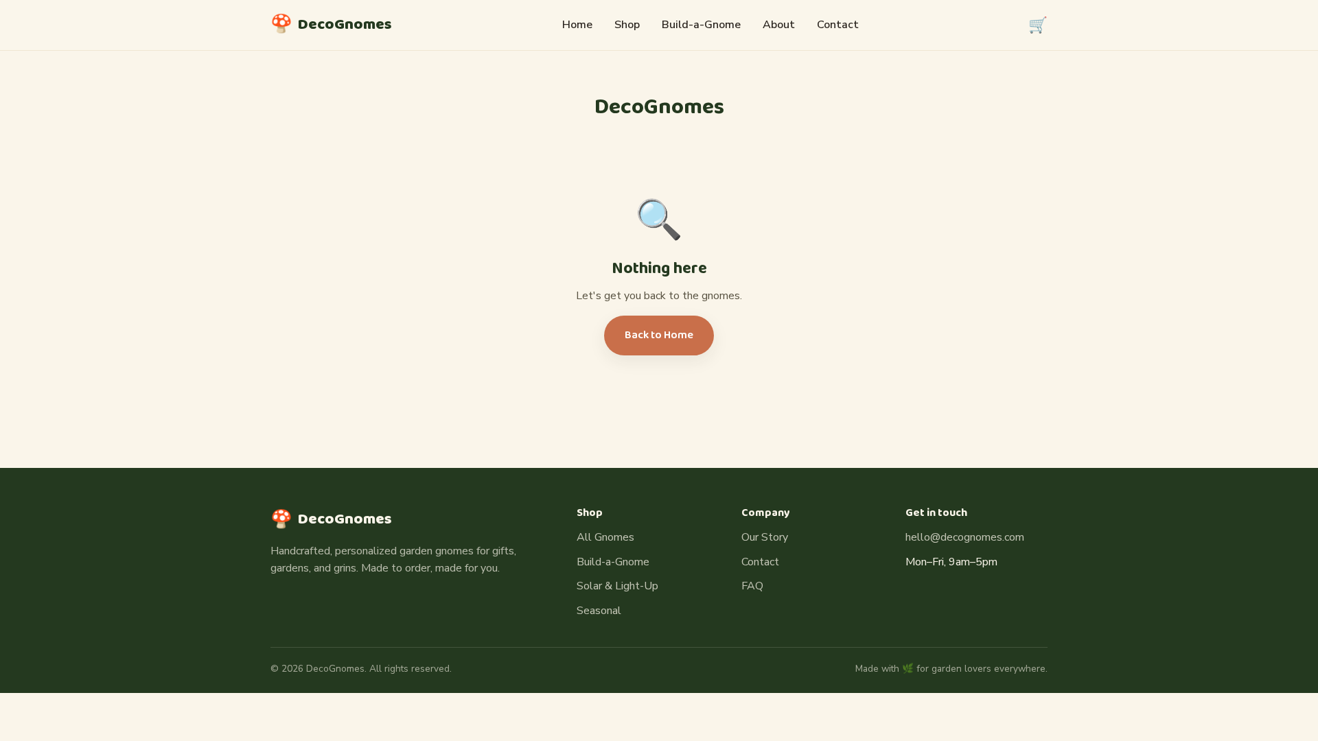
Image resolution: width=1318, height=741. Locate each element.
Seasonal (599, 610)
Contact (838, 24)
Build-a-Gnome (701, 24)
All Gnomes (605, 537)
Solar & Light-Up (617, 585)
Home (577, 24)
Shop (627, 24)
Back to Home (659, 335)
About (779, 24)
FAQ (752, 585)
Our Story (764, 537)
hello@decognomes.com (964, 537)
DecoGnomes (331, 24)
